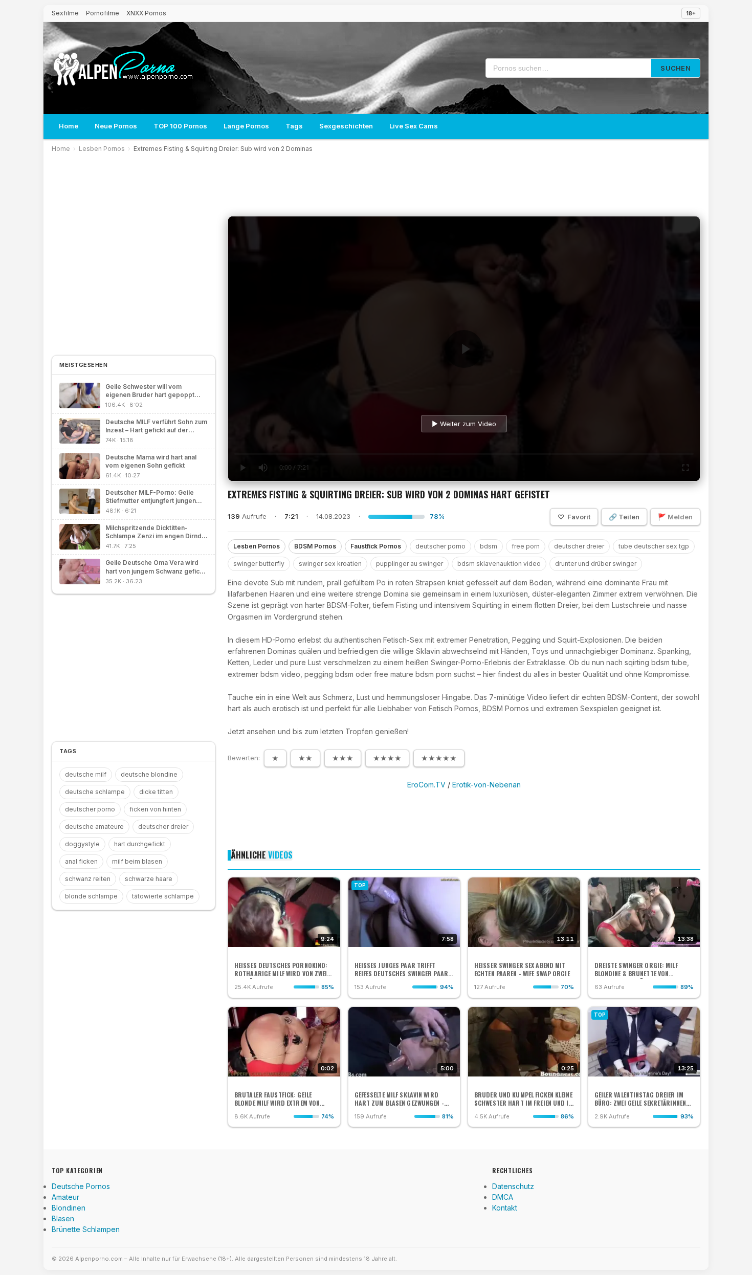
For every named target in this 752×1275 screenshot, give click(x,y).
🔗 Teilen (624, 517)
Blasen (63, 1218)
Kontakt (504, 1207)
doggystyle (82, 844)
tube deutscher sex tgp (653, 546)
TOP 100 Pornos (180, 126)
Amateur (65, 1197)
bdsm (488, 546)
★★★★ (387, 758)
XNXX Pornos (146, 13)
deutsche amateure (94, 826)
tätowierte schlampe (163, 896)
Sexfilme (65, 13)
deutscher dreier (579, 546)
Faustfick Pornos (375, 546)
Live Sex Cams (413, 126)
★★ (305, 758)
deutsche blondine (149, 774)
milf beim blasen (137, 861)
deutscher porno (440, 546)
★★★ (342, 758)
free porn (526, 546)
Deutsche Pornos (81, 1186)
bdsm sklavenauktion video (499, 563)
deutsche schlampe (95, 792)
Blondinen (68, 1207)
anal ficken (81, 861)
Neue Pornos (116, 126)
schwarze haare (148, 879)
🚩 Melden (675, 517)
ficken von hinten (155, 809)
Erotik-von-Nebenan (486, 784)
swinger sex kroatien (330, 563)
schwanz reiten (87, 879)
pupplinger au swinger (409, 563)
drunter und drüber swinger (595, 563)
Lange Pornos (246, 126)
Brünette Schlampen (86, 1229)
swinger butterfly (258, 563)
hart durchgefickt (139, 844)
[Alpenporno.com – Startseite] (123, 68)
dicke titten (156, 792)
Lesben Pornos (102, 148)
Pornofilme (102, 13)
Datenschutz (513, 1186)
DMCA (502, 1197)
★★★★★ (439, 758)
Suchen (675, 68)
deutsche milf (85, 774)
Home (68, 126)
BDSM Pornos (315, 546)
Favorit (574, 517)
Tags (294, 126)
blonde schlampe (91, 896)
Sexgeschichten (346, 126)
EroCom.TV (426, 784)
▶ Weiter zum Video (464, 424)
